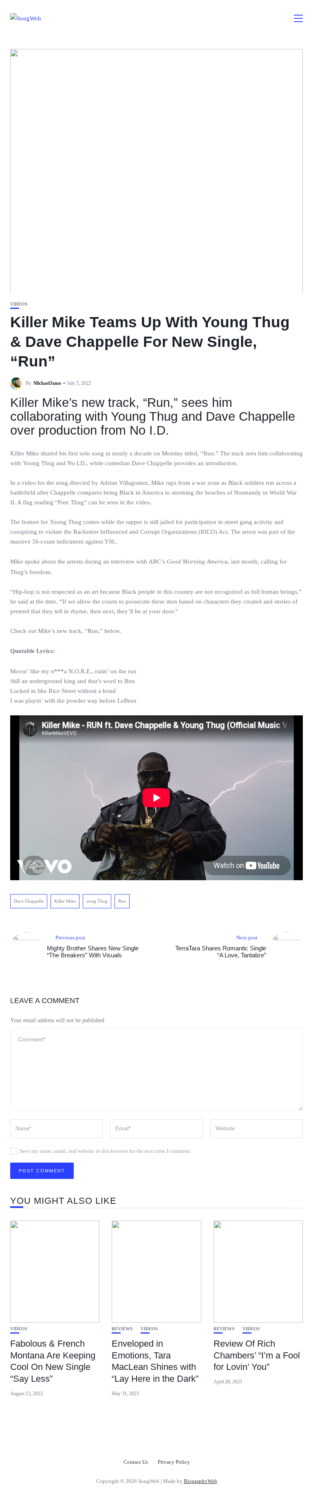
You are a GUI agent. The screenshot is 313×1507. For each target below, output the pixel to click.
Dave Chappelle (29, 901)
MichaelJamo (47, 383)
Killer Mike (65, 901)
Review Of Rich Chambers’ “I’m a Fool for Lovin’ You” (257, 1355)
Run (122, 901)
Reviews (122, 1329)
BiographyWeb (200, 1481)
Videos (18, 304)
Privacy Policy (174, 1462)
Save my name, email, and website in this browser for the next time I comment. (105, 1151)
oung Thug (97, 901)
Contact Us (135, 1462)
